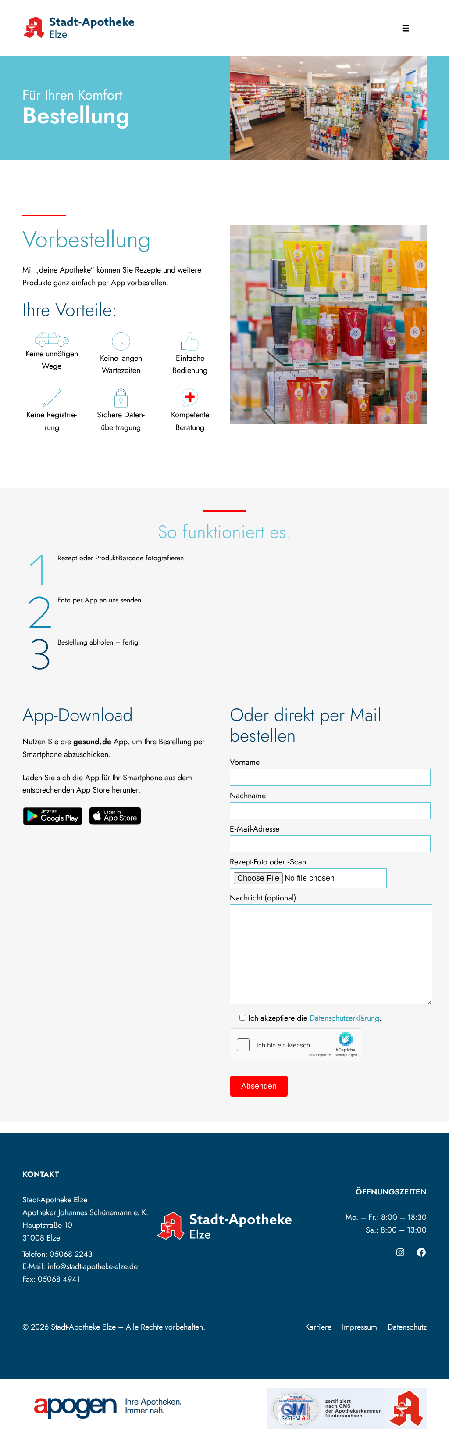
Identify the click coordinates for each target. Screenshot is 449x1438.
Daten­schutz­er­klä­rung (344, 1018)
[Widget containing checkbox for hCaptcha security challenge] (296, 1044)
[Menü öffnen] (405, 28)
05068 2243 (71, 1254)
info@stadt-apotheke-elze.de (92, 1266)
